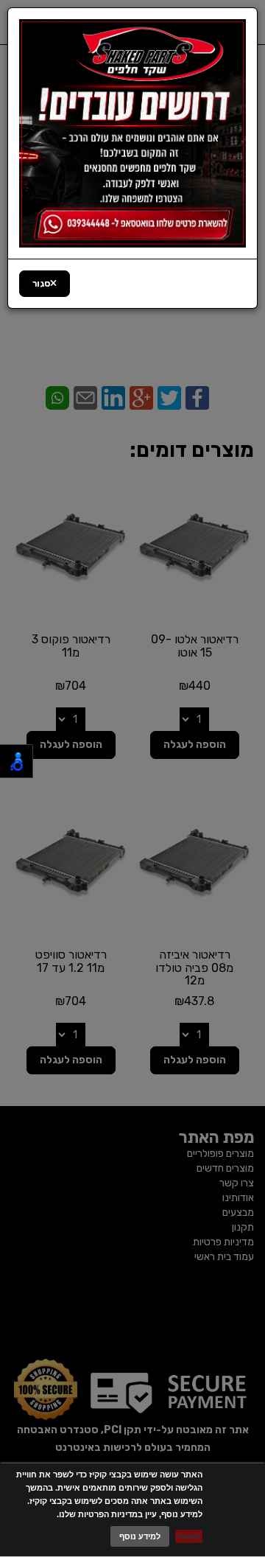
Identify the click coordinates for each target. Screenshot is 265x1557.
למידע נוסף (139, 1536)
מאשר (188, 1536)
